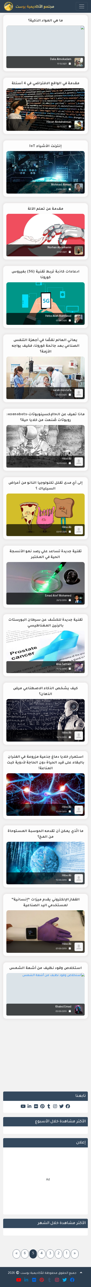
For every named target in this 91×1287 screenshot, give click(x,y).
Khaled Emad (63, 1007)
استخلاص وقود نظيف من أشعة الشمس (45, 968)
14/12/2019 (62, 737)
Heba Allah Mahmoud (58, 316)
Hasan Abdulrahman (59, 122)
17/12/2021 (62, 64)
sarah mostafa (62, 390)
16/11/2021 (62, 127)
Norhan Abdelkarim (59, 247)
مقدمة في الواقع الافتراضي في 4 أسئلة (45, 84)
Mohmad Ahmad (61, 185)
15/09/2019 (61, 880)
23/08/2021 (61, 189)
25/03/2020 (61, 395)
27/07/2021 (62, 252)
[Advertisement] (45, 1058)
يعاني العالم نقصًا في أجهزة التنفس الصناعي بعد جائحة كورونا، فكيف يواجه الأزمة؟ (46, 346)
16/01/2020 (62, 463)
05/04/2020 (61, 321)
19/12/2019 (61, 669)
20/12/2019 (62, 600)
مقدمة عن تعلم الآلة (45, 209)
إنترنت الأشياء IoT (45, 146)
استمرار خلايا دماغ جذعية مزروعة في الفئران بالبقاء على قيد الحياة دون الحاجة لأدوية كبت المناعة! (45, 762)
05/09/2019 (61, 1011)
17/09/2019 (61, 812)
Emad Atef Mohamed (58, 596)
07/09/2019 (61, 949)
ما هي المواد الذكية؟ (45, 21)
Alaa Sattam (63, 664)
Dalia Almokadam (60, 59)
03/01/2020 (62, 532)
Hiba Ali (66, 459)
